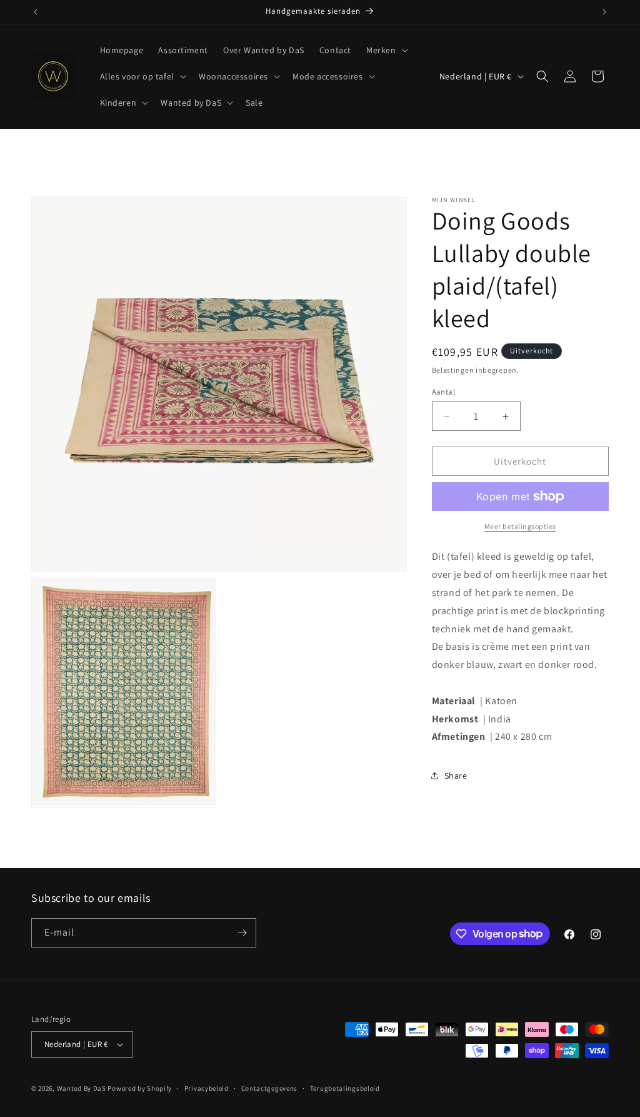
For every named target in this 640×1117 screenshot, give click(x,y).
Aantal (443, 392)
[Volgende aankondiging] (604, 12)
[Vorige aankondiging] (35, 12)
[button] (386, 50)
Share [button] (456, 775)
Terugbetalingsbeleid (345, 1088)
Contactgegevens (269, 1088)
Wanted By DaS (81, 1088)
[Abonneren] (242, 933)
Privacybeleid (206, 1088)
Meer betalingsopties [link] (520, 526)
